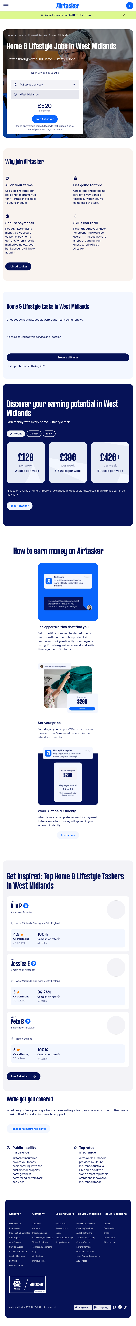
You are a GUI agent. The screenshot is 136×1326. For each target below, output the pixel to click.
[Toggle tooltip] (58, 938)
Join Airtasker (45, 119)
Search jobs (14, 1237)
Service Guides (16, 1246)
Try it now (85, 15)
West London (109, 1242)
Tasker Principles (40, 1242)
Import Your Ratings (64, 1237)
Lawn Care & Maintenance (88, 1256)
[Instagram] (120, 1307)
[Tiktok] (125, 1307)
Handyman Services (85, 1223)
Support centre (62, 1242)
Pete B (17, 1022)
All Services (81, 1260)
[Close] (123, 15)
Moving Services (83, 1246)
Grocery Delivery (83, 1242)
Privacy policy (38, 1260)
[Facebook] (114, 1307)
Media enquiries (39, 1233)
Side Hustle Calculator (19, 1233)
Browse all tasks (68, 357)
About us (36, 1223)
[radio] (16, 433)
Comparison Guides (18, 1251)
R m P (16, 906)
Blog (34, 1251)
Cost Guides (15, 1242)
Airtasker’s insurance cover (28, 1129)
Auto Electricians (84, 1233)
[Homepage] (67, 5)
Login (58, 1233)
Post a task (68, 835)
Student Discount (17, 1256)
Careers (36, 1228)
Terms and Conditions (42, 1246)
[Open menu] (6, 5)
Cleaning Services (84, 1228)
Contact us (37, 1256)
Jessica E (20, 964)
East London (109, 1228)
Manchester (109, 1237)
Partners (13, 1260)
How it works (15, 1223)
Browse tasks (62, 1228)
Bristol (106, 1233)
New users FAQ (16, 1265)
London (107, 1223)
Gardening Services (85, 1251)
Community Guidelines (42, 1237)
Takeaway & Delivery (85, 1237)
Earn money (14, 1228)
